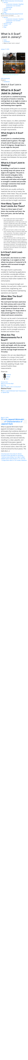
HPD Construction (5, 78)
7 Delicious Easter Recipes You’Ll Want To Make (13, 457)
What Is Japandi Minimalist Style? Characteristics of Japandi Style (12, 421)
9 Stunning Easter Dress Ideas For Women (11, 454)
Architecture (7, 41)
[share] (22, 62)
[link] (5, 62)
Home (5, 40)
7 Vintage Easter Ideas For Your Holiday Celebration (14, 460)
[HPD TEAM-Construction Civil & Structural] (12, 0)
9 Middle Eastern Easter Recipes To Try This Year (13, 458)
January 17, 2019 (5, 49)
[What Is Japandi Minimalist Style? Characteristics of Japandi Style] (14, 403)
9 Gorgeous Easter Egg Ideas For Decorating (12, 455)
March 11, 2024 (4, 417)
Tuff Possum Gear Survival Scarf (14, 62)
